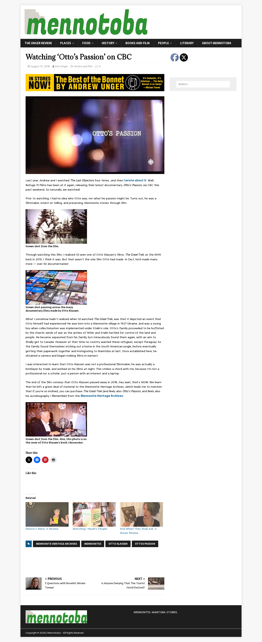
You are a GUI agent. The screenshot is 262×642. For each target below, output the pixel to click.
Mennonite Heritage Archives (102, 396)
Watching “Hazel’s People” (90, 528)
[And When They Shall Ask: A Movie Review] (141, 514)
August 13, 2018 (40, 66)
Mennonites (92, 544)
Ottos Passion (145, 544)
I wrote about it (135, 180)
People (163, 43)
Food (86, 43)
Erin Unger (61, 66)
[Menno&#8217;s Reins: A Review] (47, 514)
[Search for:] (203, 84)
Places (65, 43)
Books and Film (137, 43)
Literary (187, 43)
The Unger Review (38, 43)
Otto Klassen (118, 544)
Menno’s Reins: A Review (42, 528)
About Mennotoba (216, 43)
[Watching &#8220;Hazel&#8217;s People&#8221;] (94, 514)
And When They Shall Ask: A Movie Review (138, 530)
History (108, 43)
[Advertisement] (100, 561)
